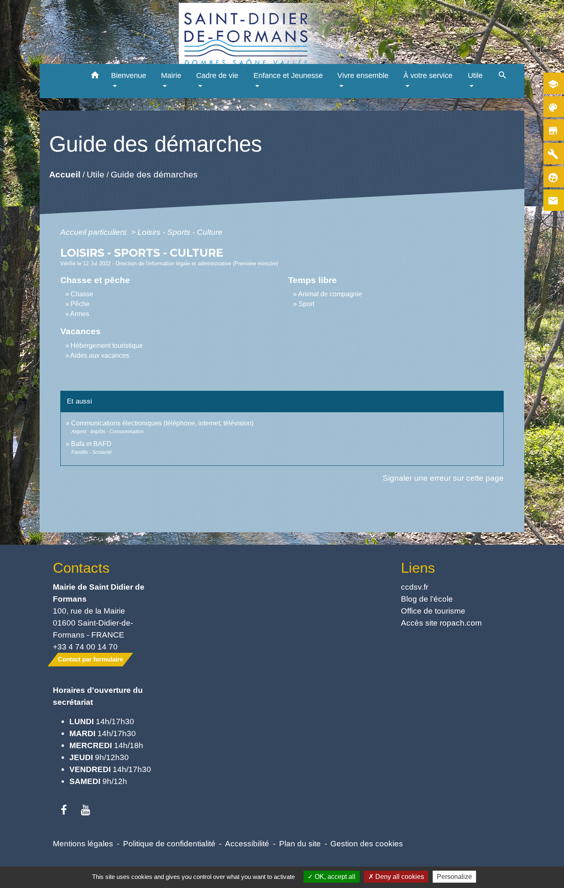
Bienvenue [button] (128, 75)
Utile (95, 174)
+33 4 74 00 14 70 (85, 646)
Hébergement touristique (107, 345)
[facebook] (64, 810)
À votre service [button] (428, 75)
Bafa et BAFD (91, 443)
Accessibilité (247, 843)
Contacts (81, 568)
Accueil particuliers (94, 231)
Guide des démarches (153, 174)
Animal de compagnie (330, 294)
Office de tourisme (433, 610)
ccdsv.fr (414, 586)
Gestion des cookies (366, 843)
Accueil (64, 174)
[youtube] (86, 810)
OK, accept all (334, 876)
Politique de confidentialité (169, 843)
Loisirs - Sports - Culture (180, 231)
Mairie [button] (171, 75)
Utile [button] (475, 75)
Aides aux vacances (99, 355)
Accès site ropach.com (441, 622)
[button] (95, 76)
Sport (306, 303)
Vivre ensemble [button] (363, 75)
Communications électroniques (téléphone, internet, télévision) (162, 423)
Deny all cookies (399, 876)
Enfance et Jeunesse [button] (288, 75)
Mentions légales (83, 843)
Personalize (454, 876)
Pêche (80, 303)
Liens (418, 568)
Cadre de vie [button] (217, 75)
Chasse (82, 294)
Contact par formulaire (90, 659)
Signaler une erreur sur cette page (443, 477)
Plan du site (300, 843)
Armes (79, 313)
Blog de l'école (427, 598)
